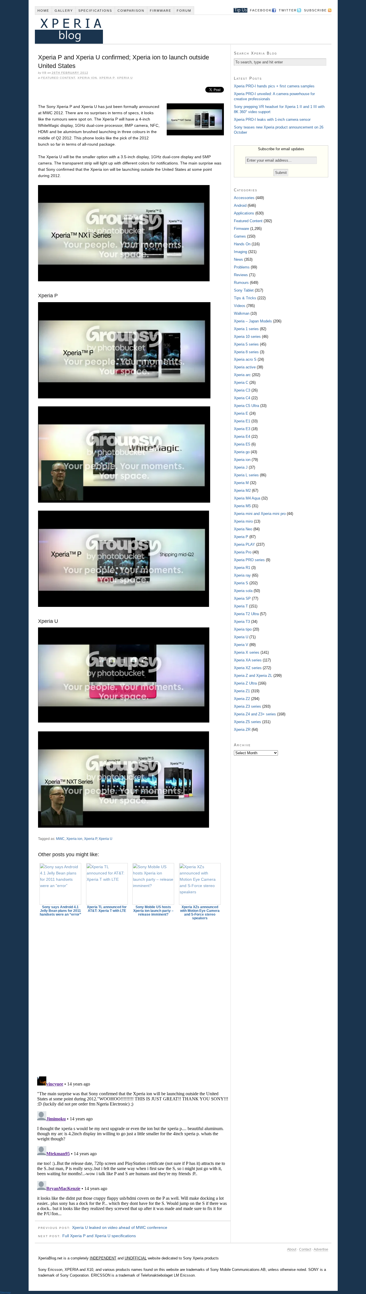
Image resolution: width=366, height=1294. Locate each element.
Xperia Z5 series (247, 722)
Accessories (244, 198)
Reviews (241, 275)
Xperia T (241, 606)
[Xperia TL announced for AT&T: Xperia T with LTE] (107, 884)
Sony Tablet (244, 290)
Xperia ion (87, 77)
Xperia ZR (242, 729)
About (291, 1249)
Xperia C (241, 382)
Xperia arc (242, 375)
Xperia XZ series (248, 668)
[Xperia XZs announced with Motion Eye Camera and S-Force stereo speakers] (200, 884)
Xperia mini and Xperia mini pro (260, 513)
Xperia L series (246, 475)
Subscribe (315, 10)
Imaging (240, 252)
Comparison (131, 10)
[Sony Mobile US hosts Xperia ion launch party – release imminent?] (153, 884)
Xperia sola (243, 591)
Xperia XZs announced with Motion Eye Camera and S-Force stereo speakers (200, 912)
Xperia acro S (245, 359)
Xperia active (245, 367)
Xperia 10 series (247, 336)
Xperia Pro (242, 552)
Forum (184, 10)
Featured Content (58, 77)
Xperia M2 (242, 490)
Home (43, 10)
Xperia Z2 (242, 699)
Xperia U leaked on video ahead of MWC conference (119, 1227)
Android (240, 205)
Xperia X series (246, 652)
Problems (242, 267)
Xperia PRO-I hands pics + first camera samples (274, 86)
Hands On (242, 244)
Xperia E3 (242, 429)
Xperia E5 (242, 444)
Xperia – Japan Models (253, 321)
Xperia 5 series (246, 344)
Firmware (160, 10)
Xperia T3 (242, 621)
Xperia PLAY (244, 544)
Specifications (95, 10)
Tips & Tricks (245, 298)
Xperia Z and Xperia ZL (253, 675)
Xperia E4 (242, 436)
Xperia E (241, 413)
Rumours (241, 282)
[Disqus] (132, 995)
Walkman (241, 313)
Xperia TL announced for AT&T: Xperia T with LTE (107, 909)
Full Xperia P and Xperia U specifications (99, 1235)
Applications (244, 213)
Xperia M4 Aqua (247, 498)
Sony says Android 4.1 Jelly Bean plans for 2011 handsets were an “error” (60, 910)
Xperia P (107, 77)
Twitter (288, 10)
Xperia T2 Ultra (246, 614)
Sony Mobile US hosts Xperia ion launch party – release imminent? (153, 910)
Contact (305, 1249)
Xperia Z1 (242, 691)
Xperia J (241, 467)
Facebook (261, 10)
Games (240, 236)
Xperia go (242, 452)
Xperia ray (242, 575)
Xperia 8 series (246, 352)
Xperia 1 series (246, 329)
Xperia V (241, 645)
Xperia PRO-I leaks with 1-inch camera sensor (272, 119)
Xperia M (241, 483)
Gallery (64, 10)
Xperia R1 (242, 567)
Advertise (321, 1249)
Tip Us (238, 10)
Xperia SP (242, 598)
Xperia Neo (243, 529)
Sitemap (5, 1292)
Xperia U (125, 77)
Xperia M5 (242, 506)
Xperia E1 (242, 421)
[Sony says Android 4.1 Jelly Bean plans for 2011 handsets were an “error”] (60, 884)
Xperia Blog (175, 29)
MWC (60, 839)
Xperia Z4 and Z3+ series (255, 714)
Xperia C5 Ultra (246, 406)
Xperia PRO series (249, 560)
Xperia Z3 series (247, 706)
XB (44, 72)
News (238, 259)
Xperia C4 (242, 398)
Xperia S (241, 583)
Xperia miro (243, 521)
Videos (239, 306)
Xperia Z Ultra (245, 683)
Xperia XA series (248, 660)
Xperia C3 (242, 390)
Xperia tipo (243, 629)
